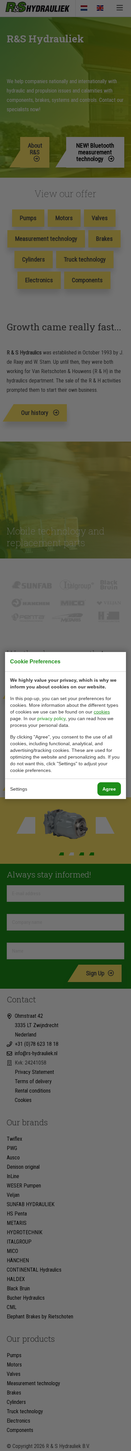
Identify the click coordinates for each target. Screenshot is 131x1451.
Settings (18, 789)
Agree (109, 789)
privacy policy (51, 718)
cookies (102, 711)
